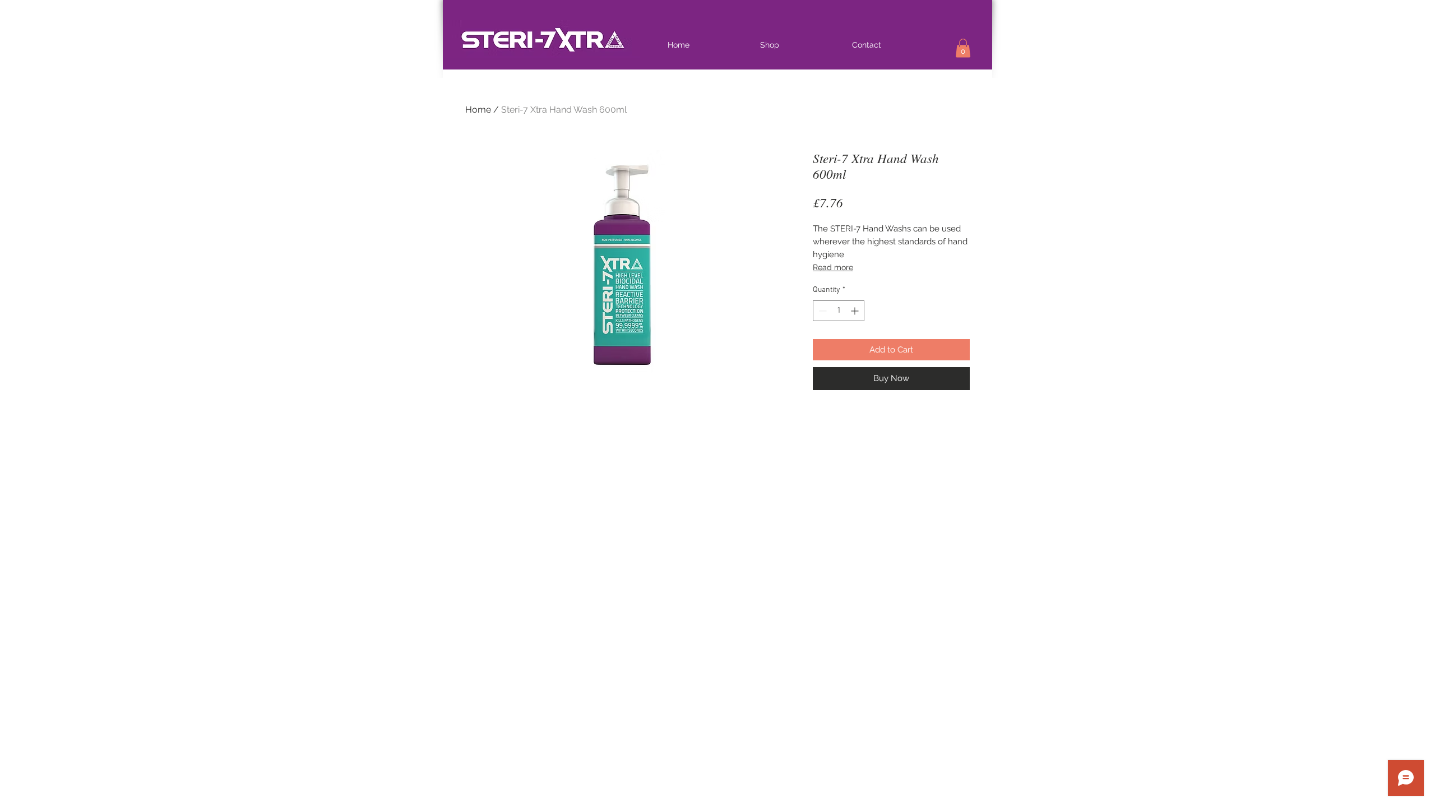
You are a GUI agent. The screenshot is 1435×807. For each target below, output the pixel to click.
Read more (833, 267)
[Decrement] (821, 311)
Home (478, 109)
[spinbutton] (838, 311)
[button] (963, 48)
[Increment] (856, 311)
